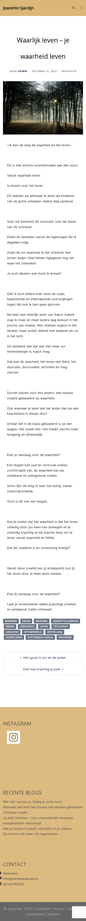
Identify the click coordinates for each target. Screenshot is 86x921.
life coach (60, 626)
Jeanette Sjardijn (18, 8)
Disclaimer (42, 909)
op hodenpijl (33, 631)
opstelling (54, 631)
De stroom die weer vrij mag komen (30, 834)
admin (22, 71)
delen (26, 620)
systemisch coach (40, 637)
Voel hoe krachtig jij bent (41, 669)
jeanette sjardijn (65, 620)
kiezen (10, 626)
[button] (73, 8)
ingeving (41, 620)
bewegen (11, 620)
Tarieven (54, 914)
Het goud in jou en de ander (44, 658)
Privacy (59, 909)
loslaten (12, 631)
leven (44, 626)
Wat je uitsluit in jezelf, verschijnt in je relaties (37, 829)
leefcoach (27, 626)
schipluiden (14, 637)
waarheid (65, 637)
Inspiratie (69, 71)
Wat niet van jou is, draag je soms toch (32, 802)
